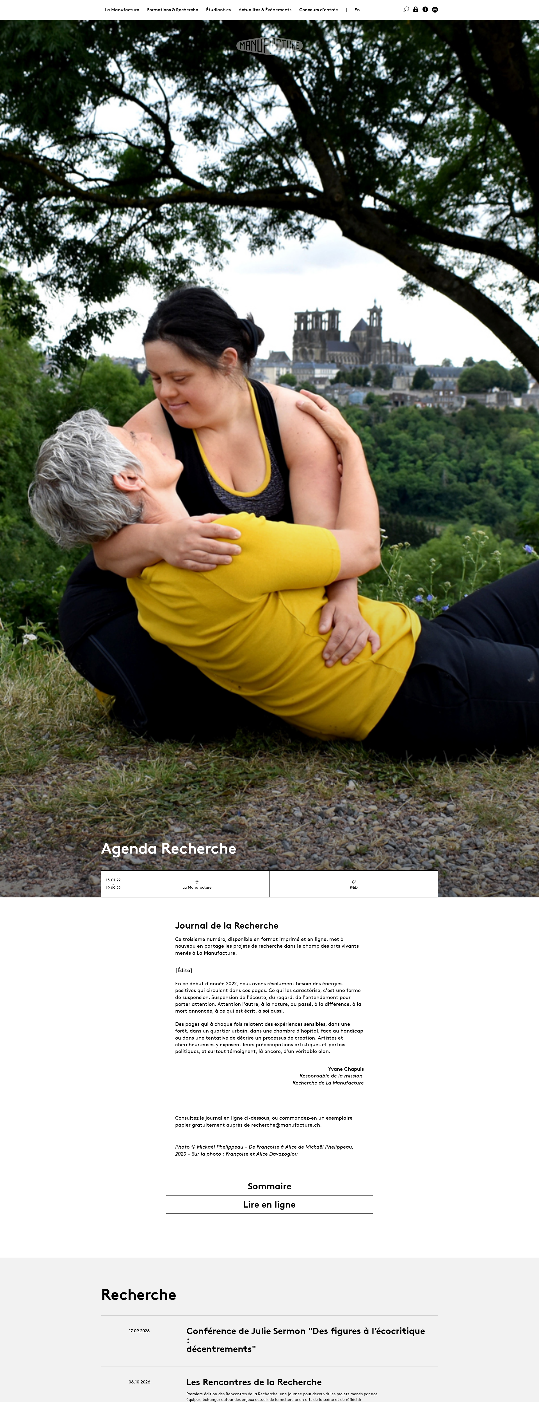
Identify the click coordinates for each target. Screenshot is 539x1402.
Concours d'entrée (318, 9)
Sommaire (269, 1186)
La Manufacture (122, 9)
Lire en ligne (269, 1204)
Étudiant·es (218, 9)
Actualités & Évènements (265, 9)
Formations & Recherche (172, 9)
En (357, 9)
